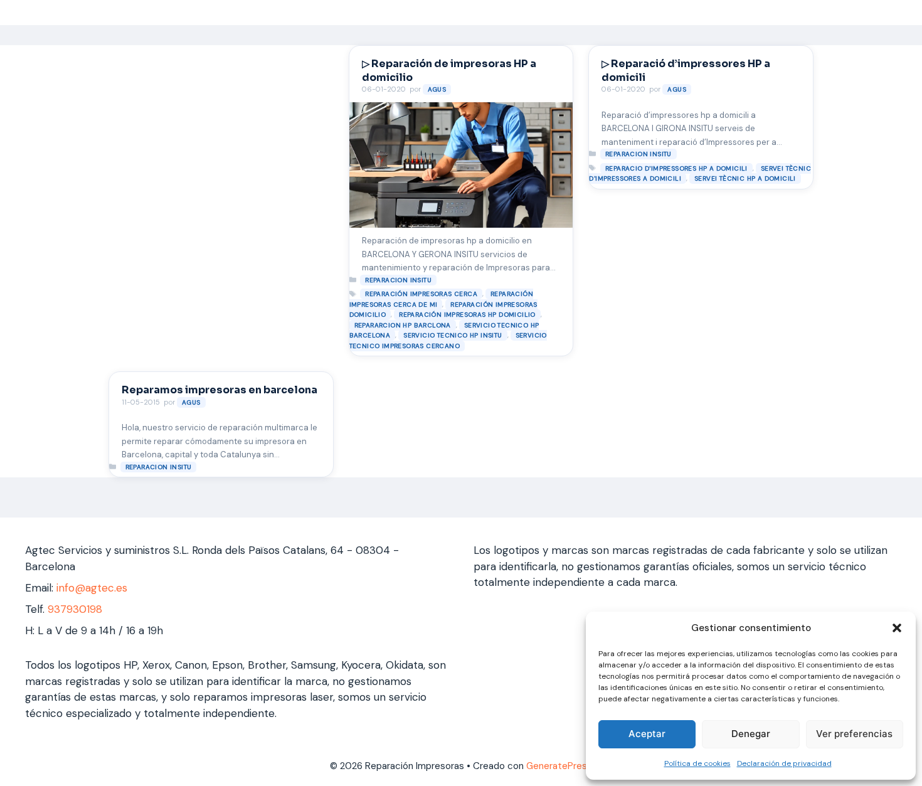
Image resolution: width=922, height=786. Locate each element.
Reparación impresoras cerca (421, 294)
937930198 (75, 609)
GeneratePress (559, 766)
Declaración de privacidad (784, 763)
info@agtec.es (91, 588)
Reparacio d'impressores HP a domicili (676, 168)
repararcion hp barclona (402, 325)
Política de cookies (697, 763)
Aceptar (646, 734)
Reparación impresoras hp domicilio (467, 315)
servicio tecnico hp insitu (452, 335)
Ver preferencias (854, 734)
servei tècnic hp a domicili (745, 178)
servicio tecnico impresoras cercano (448, 340)
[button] (897, 628)
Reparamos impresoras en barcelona (219, 389)
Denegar (750, 734)
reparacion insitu (398, 280)
